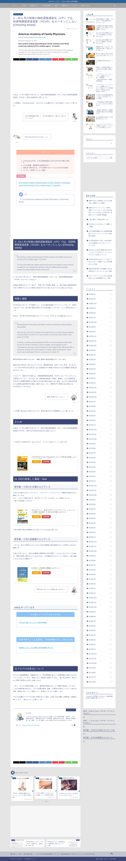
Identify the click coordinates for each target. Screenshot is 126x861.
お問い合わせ (85, 5)
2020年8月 (100, 504)
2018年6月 (100, 626)
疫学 (56, 5)
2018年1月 (100, 649)
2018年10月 (100, 607)
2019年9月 (100, 556)
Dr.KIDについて (30, 858)
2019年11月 (100, 546)
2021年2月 (100, 476)
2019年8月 (100, 560)
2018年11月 (100, 602)
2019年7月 (100, 565)
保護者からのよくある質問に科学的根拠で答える (36, 647)
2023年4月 (100, 369)
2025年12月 (100, 303)
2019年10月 (100, 551)
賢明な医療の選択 (18, 14)
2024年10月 (100, 322)
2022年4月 (100, 411)
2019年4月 (100, 579)
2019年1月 (100, 593)
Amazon (36, 461)
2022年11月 (100, 392)
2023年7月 (100, 355)
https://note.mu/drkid (30, 725)
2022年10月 (100, 397)
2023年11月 (100, 341)
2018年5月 (100, 630)
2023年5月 (100, 364)
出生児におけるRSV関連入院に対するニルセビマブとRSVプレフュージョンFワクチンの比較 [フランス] (100, 252)
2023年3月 (100, 373)
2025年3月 (100, 313)
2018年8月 (100, 616)
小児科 (24, 5)
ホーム (15, 5)
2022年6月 (100, 406)
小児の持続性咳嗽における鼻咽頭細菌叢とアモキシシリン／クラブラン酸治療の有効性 (100, 234)
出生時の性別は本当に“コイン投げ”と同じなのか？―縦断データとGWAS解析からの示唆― (100, 262)
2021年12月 (100, 429)
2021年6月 (100, 457)
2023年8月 (100, 350)
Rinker (40, 458)
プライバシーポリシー (17, 858)
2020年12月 (100, 485)
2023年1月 (100, 383)
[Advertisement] (45, 77)
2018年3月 (100, 640)
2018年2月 (100, 644)
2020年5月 (100, 518)
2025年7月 (100, 308)
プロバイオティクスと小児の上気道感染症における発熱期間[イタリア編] (100, 277)
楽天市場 (46, 461)
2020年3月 (100, 527)
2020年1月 (100, 537)
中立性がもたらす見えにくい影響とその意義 (100, 225)
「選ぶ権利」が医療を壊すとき (98, 219)
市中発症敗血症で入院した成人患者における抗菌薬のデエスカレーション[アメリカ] (100, 243)
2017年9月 (100, 668)
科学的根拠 (46, 5)
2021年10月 (100, 439)
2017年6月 (100, 682)
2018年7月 (100, 621)
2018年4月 (100, 635)
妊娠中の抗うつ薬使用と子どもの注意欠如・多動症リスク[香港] (100, 202)
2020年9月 (100, 500)
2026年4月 (100, 299)
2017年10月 (100, 663)
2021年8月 (100, 448)
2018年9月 (100, 612)
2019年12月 (100, 542)
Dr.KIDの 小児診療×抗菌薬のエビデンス (45, 568)
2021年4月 (100, 467)
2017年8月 (100, 672)
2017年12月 (100, 654)
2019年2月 (100, 588)
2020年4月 (100, 523)
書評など (65, 5)
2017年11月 (100, 658)
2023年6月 (100, 359)
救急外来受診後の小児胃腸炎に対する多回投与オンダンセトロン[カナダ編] (100, 270)
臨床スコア (34, 5)
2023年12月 (100, 336)
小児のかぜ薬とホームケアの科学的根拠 (33, 622)
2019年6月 (100, 570)
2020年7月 (100, 509)
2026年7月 (100, 294)
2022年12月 (100, 387)
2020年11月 (100, 490)
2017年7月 (100, 677)
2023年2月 (100, 378)
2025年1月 (100, 317)
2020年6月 (100, 514)
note (74, 5)
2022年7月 (100, 401)
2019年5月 (100, 574)
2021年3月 (100, 471)
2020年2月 (100, 532)
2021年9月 (100, 443)
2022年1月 (100, 425)
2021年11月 (100, 434)
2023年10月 (100, 345)
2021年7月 (100, 453)
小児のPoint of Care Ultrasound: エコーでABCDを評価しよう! (53, 457)
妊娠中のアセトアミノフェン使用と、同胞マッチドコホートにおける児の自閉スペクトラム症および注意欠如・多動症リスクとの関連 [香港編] (100, 211)
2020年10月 (100, 495)
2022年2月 (100, 420)
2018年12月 (100, 598)
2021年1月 (100, 481)
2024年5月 (100, 331)
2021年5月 (100, 462)
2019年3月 (100, 584)
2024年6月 (100, 327)
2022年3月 (100, 415)
